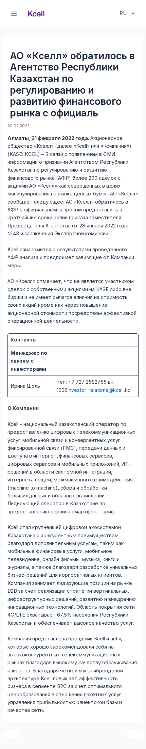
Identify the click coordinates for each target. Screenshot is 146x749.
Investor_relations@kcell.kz (98, 390)
